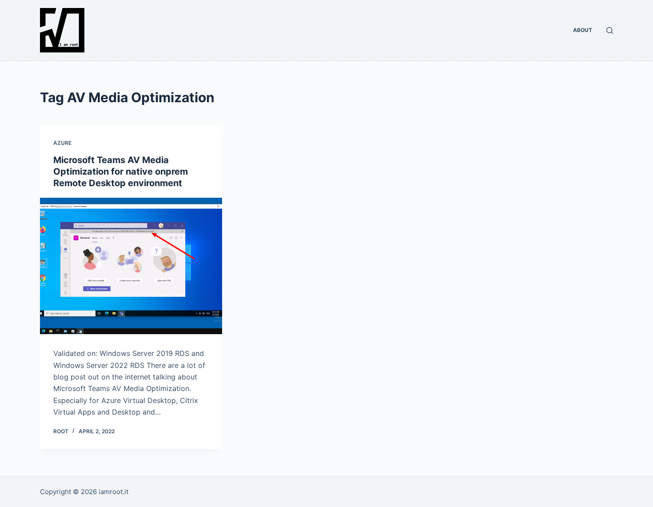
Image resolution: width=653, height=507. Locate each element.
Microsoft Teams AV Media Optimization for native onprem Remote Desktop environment (120, 171)
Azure (62, 143)
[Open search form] (609, 30)
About (582, 30)
